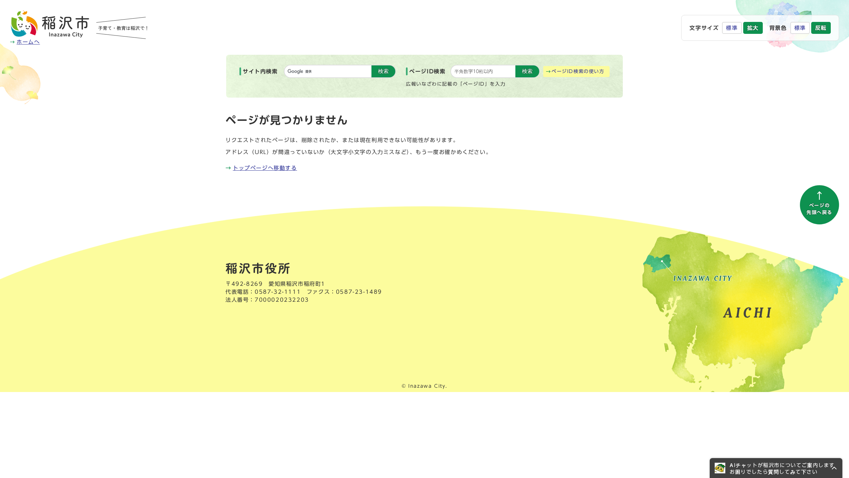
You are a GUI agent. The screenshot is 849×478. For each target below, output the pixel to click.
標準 (732, 28)
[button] (776, 468)
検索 (383, 71)
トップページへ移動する (265, 168)
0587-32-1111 (278, 291)
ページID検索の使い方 (578, 71)
